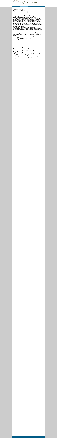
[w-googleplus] (42, 437)
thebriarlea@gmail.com (23, 1)
